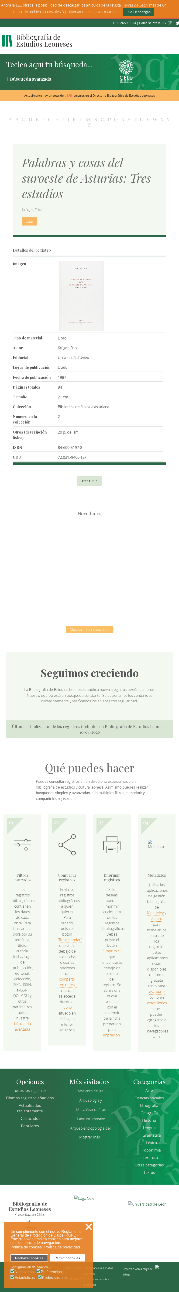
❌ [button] (89, 1227)
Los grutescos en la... (89, 542)
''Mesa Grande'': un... (92, 1109)
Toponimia (151, 1150)
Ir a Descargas (139, 12)
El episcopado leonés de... (40, 542)
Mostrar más (89, 1137)
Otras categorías (149, 1165)
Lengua (149, 1127)
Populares (30, 1125)
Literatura (149, 1157)
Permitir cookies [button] (67, 1258)
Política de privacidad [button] (62, 1247)
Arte (149, 1090)
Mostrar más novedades (89, 629)
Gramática (151, 1135)
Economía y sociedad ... (114, 590)
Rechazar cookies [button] (29, 1258)
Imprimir (89, 481)
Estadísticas (25, 1278)
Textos (149, 1172)
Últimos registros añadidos (30, 1098)
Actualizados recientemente (30, 1108)
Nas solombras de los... (65, 590)
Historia (149, 1120)
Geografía (149, 1112)
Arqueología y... (91, 1100)
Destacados (30, 1118)
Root (48, 550)
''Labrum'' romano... (92, 1118)
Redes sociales (55, 1278)
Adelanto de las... (92, 1091)
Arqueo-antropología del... (92, 1128)
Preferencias (51, 1272)
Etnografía (149, 1105)
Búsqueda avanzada (30, 79)
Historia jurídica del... (138, 542)
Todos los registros (30, 1090)
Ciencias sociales (149, 1098)
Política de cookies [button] (26, 1247)
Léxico (151, 1142)
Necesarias (24, 1272)
